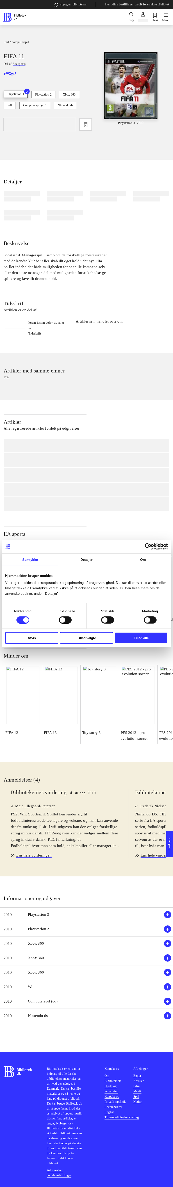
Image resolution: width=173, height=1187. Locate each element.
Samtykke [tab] (30, 559)
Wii (9, 105)
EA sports (14, 534)
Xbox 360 (69, 94)
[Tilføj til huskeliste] (85, 124)
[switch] (65, 619)
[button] (86, 914)
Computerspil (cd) (34, 105)
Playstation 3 (15, 94)
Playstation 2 (43, 94)
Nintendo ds (65, 105)
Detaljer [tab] (86, 559)
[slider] (131, 89)
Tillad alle (141, 638)
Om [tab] (143, 559)
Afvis (32, 638)
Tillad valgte (86, 638)
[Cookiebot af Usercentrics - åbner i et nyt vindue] (148, 546)
